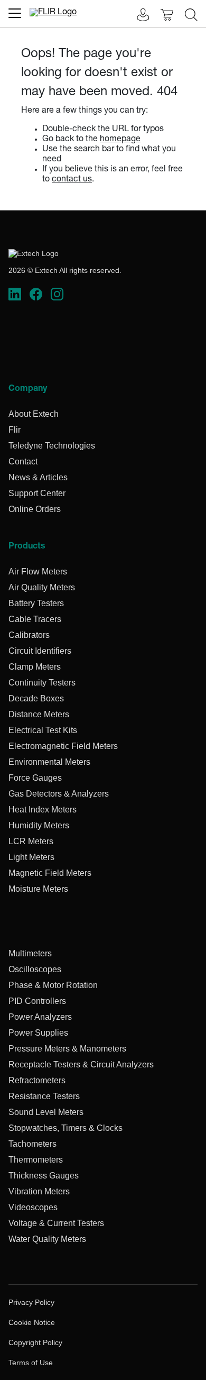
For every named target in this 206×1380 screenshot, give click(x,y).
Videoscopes (33, 1207)
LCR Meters (30, 841)
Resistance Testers (44, 1096)
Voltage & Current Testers (56, 1223)
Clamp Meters (34, 666)
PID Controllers (37, 1001)
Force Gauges (35, 777)
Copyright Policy (35, 1342)
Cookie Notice (31, 1322)
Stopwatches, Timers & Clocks (65, 1127)
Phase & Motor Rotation (53, 985)
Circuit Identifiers (39, 650)
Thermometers (35, 1159)
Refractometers (36, 1080)
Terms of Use (30, 1362)
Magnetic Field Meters (49, 873)
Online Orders (34, 509)
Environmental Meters (49, 761)
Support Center (36, 493)
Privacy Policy (31, 1302)
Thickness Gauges (43, 1175)
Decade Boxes (36, 698)
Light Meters (31, 857)
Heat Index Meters (42, 809)
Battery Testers (36, 603)
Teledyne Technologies (51, 445)
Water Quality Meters (47, 1239)
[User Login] (137, 16)
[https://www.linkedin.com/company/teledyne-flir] (14, 294)
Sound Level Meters (45, 1112)
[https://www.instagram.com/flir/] (57, 294)
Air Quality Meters (41, 587)
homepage (120, 139)
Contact (23, 461)
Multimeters (30, 953)
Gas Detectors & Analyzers (58, 793)
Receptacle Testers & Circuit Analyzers (81, 1064)
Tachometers (32, 1143)
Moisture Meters (38, 888)
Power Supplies (38, 1032)
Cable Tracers (34, 619)
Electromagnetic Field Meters (63, 746)
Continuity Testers (42, 682)
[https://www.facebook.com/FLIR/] (36, 294)
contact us (72, 180)
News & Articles (38, 477)
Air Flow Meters (37, 571)
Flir (14, 429)
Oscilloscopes (34, 969)
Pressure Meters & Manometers (67, 1048)
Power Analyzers (40, 1016)
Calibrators (29, 634)
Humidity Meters (38, 825)
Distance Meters (38, 714)
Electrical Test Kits (42, 730)
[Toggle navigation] (14, 13)
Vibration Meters (39, 1191)
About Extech (33, 413)
